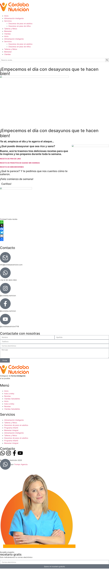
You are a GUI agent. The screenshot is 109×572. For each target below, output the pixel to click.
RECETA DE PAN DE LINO (10, 159)
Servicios (8, 21)
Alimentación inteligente (14, 18)
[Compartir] (54, 239)
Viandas (7, 34)
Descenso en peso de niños (20, 26)
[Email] (54, 236)
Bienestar (8, 31)
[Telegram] (54, 232)
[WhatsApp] (54, 222)
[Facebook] (54, 229)
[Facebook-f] (14, 453)
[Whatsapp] (2, 453)
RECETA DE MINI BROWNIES (12, 167)
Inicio (6, 16)
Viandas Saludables (12, 399)
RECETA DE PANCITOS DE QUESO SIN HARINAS (20, 163)
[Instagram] (8, 453)
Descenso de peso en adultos (20, 23)
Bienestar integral (11, 430)
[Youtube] (20, 453)
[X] (54, 225)
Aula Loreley (9, 393)
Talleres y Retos (10, 29)
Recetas (7, 396)
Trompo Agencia (20, 464)
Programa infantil (11, 428)
